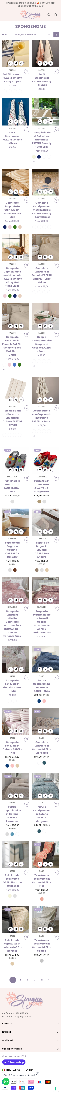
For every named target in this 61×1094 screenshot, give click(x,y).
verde (15, 227)
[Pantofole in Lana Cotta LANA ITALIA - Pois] (15, 460)
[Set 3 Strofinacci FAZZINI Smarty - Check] (15, 112)
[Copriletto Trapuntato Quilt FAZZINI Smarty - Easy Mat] (15, 182)
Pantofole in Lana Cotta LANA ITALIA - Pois (12, 486)
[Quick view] (21, 63)
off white (4, 365)
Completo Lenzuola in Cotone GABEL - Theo (12, 747)
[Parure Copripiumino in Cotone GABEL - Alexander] (15, 786)
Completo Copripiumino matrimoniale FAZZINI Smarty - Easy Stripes (41, 210)
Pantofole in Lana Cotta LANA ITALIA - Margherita (41, 486)
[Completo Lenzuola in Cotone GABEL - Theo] (15, 721)
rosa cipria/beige (34, 227)
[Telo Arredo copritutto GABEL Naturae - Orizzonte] (15, 854)
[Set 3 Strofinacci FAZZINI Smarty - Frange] (45, 53)
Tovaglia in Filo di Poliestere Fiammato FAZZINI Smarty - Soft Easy (41, 139)
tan (20, 227)
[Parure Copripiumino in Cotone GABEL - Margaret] (45, 786)
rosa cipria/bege (34, 292)
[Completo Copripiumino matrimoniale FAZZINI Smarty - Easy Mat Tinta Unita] (15, 247)
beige (34, 157)
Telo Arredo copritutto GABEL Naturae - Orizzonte (12, 881)
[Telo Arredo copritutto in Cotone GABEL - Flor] (45, 854)
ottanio (44, 763)
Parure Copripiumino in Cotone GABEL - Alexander (12, 814)
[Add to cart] (39, 63)
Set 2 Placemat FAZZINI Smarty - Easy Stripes (12, 78)
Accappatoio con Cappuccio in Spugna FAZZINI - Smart (42, 416)
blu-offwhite (10, 91)
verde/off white (39, 227)
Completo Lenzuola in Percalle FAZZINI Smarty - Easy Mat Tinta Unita (12, 346)
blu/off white (44, 227)
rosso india (49, 157)
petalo (44, 701)
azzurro (14, 365)
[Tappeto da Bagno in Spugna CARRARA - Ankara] (45, 522)
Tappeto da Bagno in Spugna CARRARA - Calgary (12, 550)
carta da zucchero (12, 834)
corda (39, 501)
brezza (7, 834)
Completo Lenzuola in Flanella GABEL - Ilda (12, 686)
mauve (17, 834)
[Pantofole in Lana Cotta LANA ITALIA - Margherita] (45, 460)
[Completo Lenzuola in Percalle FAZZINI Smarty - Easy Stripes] (45, 247)
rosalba (15, 701)
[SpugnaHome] (30, 15)
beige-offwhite (5, 91)
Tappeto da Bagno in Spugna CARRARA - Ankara (41, 550)
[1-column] (49, 34)
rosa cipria (10, 227)
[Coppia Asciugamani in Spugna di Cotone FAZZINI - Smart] (45, 316)
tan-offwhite (20, 91)
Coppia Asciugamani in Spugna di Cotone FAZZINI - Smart (42, 344)
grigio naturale (42, 961)
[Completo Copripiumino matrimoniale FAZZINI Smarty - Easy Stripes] (45, 182)
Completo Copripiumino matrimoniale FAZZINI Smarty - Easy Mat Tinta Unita (12, 277)
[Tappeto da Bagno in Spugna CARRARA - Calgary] (15, 522)
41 (41, 979)
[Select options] (10, 63)
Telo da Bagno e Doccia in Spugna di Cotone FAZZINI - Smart (12, 418)
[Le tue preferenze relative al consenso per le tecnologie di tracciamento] (56, 1089)
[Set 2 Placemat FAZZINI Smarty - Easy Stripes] (15, 53)
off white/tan (34, 361)
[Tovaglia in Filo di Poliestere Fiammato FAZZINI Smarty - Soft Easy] (45, 112)
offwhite (44, 157)
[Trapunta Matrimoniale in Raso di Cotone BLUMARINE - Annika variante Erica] (45, 590)
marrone (15, 570)
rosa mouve (39, 763)
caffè (36, 570)
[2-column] (56, 34)
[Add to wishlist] (26, 71)
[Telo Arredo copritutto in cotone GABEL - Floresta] (15, 919)
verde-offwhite (15, 91)
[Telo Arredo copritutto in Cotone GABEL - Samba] (45, 919)
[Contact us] (5, 1081)
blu (39, 157)
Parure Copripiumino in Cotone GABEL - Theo (41, 686)
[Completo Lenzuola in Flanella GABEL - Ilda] (15, 659)
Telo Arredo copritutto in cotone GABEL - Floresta (12, 945)
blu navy (39, 701)
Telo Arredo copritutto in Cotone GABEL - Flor (42, 881)
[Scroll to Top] (56, 1078)
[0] (55, 14)
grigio (12, 501)
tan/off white (49, 227)
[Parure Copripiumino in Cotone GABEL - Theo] (45, 659)
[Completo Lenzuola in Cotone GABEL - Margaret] (45, 721)
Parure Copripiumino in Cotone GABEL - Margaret (41, 814)
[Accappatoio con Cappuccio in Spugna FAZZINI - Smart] (45, 390)
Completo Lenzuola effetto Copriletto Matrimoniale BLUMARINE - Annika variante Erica (12, 623)
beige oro (10, 701)
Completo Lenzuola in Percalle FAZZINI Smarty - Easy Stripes (42, 275)
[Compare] (15, 63)
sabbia (47, 570)
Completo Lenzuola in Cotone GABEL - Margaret (42, 747)
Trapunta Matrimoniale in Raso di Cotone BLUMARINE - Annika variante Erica (42, 621)
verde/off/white (49, 431)
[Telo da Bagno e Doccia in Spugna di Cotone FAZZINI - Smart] (15, 390)
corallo (42, 899)
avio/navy (44, 361)
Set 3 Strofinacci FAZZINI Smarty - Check (12, 138)
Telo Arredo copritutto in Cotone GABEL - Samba (42, 945)
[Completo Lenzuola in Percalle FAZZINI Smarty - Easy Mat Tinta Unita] (15, 316)
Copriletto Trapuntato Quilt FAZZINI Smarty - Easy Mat (12, 210)
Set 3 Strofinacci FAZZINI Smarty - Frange (41, 80)
